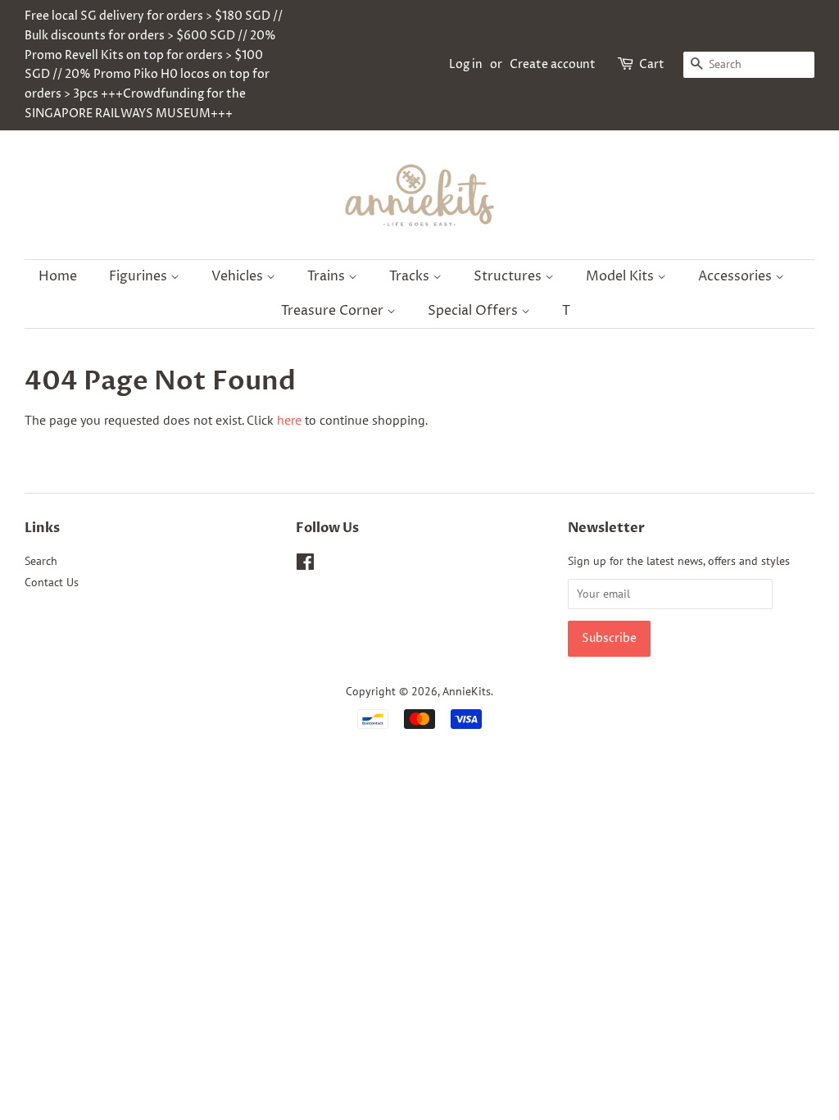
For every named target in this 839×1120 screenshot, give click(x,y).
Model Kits (621, 276)
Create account (553, 64)
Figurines (139, 276)
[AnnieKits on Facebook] (305, 565)
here (289, 420)
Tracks (411, 276)
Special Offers (474, 311)
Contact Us (52, 582)
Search (41, 560)
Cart (651, 64)
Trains (327, 276)
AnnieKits (466, 691)
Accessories (736, 276)
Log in (466, 64)
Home (58, 276)
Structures (509, 276)
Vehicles (238, 276)
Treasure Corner (334, 311)
